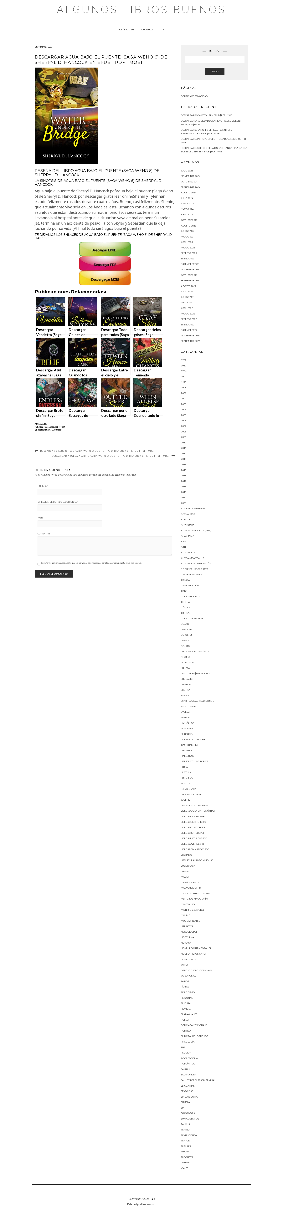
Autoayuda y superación (196, 563)
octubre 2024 (189, 181)
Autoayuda (188, 552)
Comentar (44, 533)
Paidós (185, 981)
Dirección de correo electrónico (58, 502)
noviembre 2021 (190, 335)
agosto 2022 (188, 286)
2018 (183, 486)
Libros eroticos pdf (57, 427)
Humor (185, 783)
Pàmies (185, 986)
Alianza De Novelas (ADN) (196, 530)
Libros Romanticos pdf (195, 849)
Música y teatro (190, 920)
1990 (183, 376)
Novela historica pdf (194, 953)
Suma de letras (190, 1118)
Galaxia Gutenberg (193, 739)
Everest (185, 711)
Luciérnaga (188, 865)
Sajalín (185, 1069)
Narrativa (187, 926)
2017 (183, 481)
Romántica (188, 1063)
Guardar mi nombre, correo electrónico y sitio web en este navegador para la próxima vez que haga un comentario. (91, 563)
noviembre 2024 (190, 176)
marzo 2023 (188, 247)
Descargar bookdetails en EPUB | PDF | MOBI (207, 115)
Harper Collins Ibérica (194, 761)
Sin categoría (189, 1096)
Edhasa (185, 667)
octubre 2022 (189, 275)
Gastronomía (189, 744)
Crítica (185, 612)
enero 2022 (187, 324)
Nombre (43, 486)
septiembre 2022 (190, 280)
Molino (185, 915)
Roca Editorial (190, 1058)
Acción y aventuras (193, 508)
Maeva (185, 876)
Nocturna (187, 937)
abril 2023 (187, 242)
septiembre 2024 (190, 187)
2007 (183, 426)
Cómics (185, 607)
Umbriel (186, 1162)
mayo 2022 (187, 302)
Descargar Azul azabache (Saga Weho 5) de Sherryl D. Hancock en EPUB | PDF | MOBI (111, 456)
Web (40, 517)
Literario (186, 854)
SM (182, 1107)
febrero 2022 (189, 319)
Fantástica (187, 722)
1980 (183, 360)
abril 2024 (187, 214)
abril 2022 (187, 308)
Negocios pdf (189, 931)
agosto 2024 (188, 192)
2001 (183, 398)
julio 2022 (187, 291)
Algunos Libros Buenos (141, 9)
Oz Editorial (188, 975)
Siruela (185, 1102)
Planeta (186, 1008)
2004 (183, 409)
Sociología (188, 1113)
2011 (183, 447)
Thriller (186, 1146)
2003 (183, 404)
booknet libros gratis (194, 569)
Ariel (184, 541)
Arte (184, 546)
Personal (187, 997)
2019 (183, 492)
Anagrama (187, 535)
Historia (186, 772)
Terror (185, 1140)
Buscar (215, 71)
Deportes (186, 634)
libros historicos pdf (194, 838)
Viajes (184, 1168)
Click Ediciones (190, 596)
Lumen (185, 871)
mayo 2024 (187, 209)
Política (186, 1030)
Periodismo (188, 992)
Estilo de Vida (189, 706)
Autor (44, 423)
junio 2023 (187, 231)
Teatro (185, 1129)
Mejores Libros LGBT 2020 (196, 893)
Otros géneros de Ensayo (196, 970)
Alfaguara (187, 524)
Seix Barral (187, 1085)
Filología (187, 728)
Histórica (187, 777)
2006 (183, 420)
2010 (183, 442)
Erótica (185, 689)
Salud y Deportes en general (198, 1080)
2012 (183, 453)
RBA (183, 1047)
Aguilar (186, 519)
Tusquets (187, 1157)
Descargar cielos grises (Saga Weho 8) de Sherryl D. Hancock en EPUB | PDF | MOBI (97, 451)
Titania (185, 1151)
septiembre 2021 (190, 340)
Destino (186, 640)
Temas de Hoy (189, 1135)
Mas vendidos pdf (191, 887)
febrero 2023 (189, 253)
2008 (183, 431)
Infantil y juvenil (191, 794)
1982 (183, 365)
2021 (183, 503)
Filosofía (187, 733)
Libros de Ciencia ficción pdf (198, 810)
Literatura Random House (197, 860)
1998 (183, 387)
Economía (187, 662)
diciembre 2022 (190, 264)
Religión (186, 1052)
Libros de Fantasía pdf (194, 816)
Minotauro (188, 904)
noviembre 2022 (190, 269)
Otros (184, 964)
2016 (183, 475)
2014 (183, 464)
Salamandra (188, 1074)
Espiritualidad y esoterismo (197, 700)
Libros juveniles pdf (193, 843)
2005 (183, 415)
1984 (183, 371)
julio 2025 (187, 170)
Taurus (185, 1124)
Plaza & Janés (189, 1014)
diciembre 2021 (190, 330)
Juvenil (185, 799)
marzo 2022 (188, 313)
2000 (183, 393)
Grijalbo (186, 750)
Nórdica (186, 942)
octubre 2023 (189, 220)
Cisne (184, 590)
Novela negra (189, 959)
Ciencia (185, 580)
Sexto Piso (187, 1091)
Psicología (187, 1041)
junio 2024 (187, 203)
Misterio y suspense (192, 909)
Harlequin (187, 755)
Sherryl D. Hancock (53, 429)
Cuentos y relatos (192, 618)
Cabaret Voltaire (191, 574)
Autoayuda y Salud (192, 558)
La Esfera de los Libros (194, 805)
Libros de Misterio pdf (194, 821)
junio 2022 (187, 297)
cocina (185, 601)
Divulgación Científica (195, 651)
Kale (152, 1198)
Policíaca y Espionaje (194, 1025)
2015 (183, 470)
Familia (185, 717)
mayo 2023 (187, 236)
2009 (183, 437)
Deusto (185, 646)
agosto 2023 (188, 225)
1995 (183, 382)
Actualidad (188, 514)
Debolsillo (187, 629)
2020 (183, 497)
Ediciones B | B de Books (195, 673)
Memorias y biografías (194, 898)
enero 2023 (187, 258)
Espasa (185, 695)
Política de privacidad (135, 29)
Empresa (186, 684)
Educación (187, 678)
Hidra (184, 766)
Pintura (186, 1003)
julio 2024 (187, 198)
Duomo (185, 656)
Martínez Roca (190, 882)
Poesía (185, 1019)
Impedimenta (188, 788)
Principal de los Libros (194, 1036)
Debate (185, 623)
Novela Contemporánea (196, 948)
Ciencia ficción (190, 585)
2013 (183, 458)
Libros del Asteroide (193, 827)
